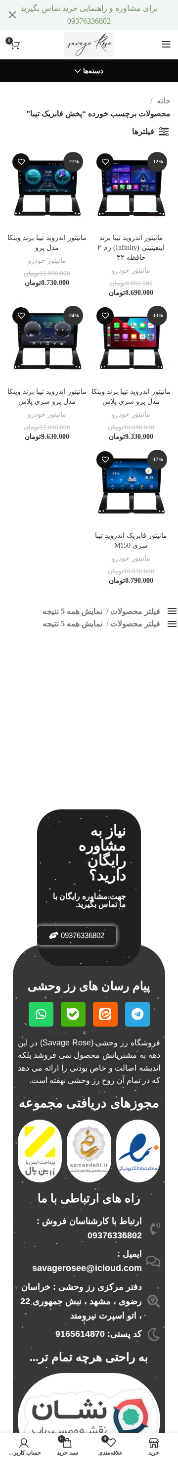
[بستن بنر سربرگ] (12, 15)
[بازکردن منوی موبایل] (166, 44)
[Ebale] (73, 1014)
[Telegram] (137, 1014)
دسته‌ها (93, 71)
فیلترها (143, 131)
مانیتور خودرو (131, 270)
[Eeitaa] (105, 1014)
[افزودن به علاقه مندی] (105, 162)
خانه (163, 100)
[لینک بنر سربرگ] (104, 15)
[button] (76, 935)
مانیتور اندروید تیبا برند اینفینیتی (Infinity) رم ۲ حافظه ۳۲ (131, 247)
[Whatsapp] (41, 1014)
